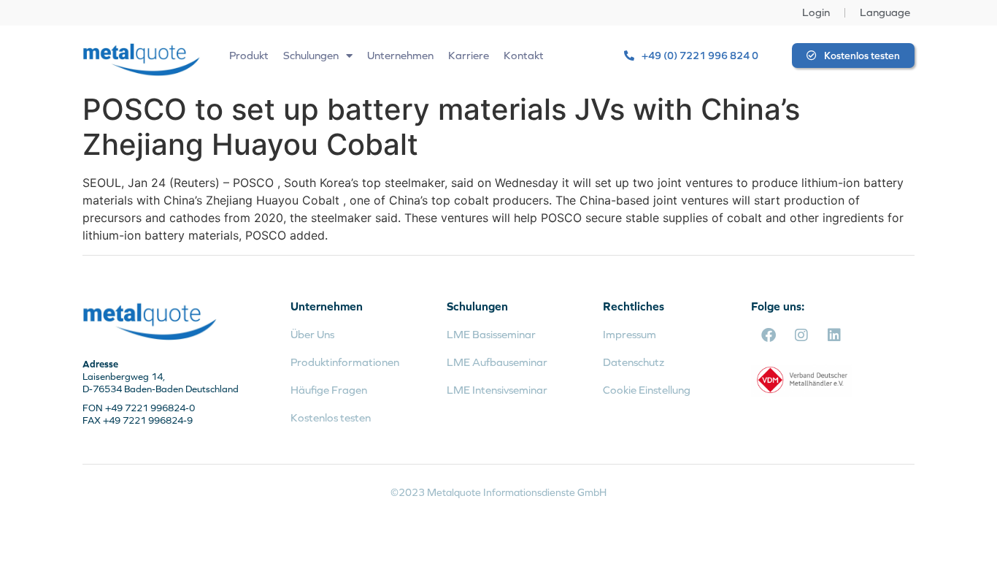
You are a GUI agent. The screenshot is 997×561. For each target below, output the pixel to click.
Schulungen (311, 55)
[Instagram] (801, 335)
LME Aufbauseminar (497, 362)
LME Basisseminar (491, 334)
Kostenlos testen (330, 417)
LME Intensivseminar (497, 389)
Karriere (468, 55)
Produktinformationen (344, 362)
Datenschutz (633, 362)
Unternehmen (400, 55)
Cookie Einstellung (646, 389)
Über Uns (312, 334)
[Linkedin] (834, 335)
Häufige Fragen (328, 389)
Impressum (629, 334)
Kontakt (524, 55)
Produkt (249, 55)
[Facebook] (768, 335)
